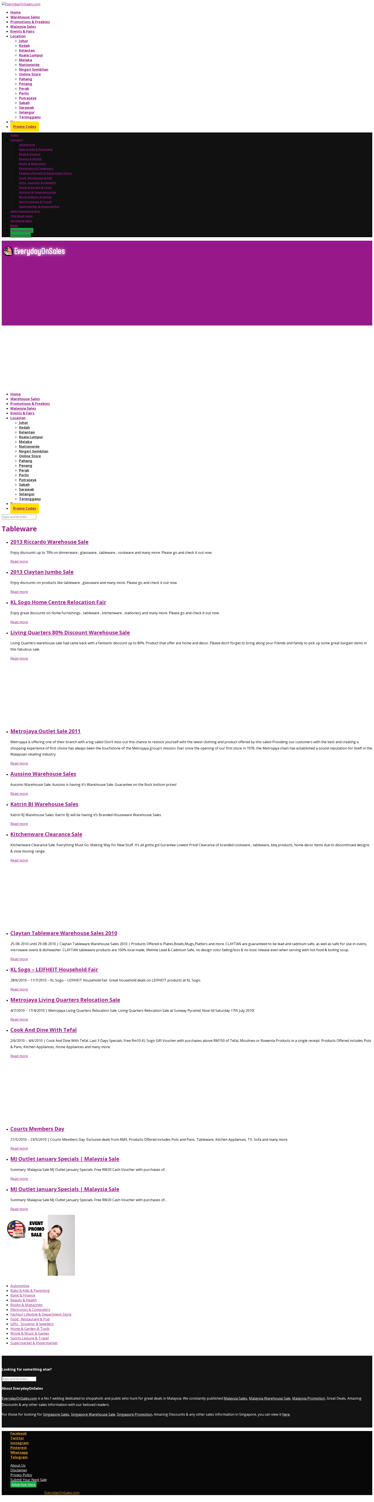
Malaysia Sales (23, 26)
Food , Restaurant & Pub (35, 178)
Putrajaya (27, 98)
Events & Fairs (22, 31)
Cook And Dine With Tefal (43, 1029)
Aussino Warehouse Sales (43, 773)
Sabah (24, 102)
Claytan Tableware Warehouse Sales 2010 (63, 932)
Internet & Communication (37, 192)
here (286, 1414)
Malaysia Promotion (308, 1398)
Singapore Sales (56, 1414)
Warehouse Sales (25, 17)
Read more (19, 561)
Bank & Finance (29, 154)
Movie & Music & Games (35, 197)
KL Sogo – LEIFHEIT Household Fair (54, 969)
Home (15, 12)
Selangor (27, 112)
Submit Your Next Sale (28, 1479)
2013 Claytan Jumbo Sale (42, 571)
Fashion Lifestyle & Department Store (45, 173)
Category (16, 140)
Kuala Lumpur (31, 55)
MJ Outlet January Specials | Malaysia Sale (64, 1158)
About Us (18, 1465)
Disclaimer (18, 1470)
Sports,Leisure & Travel (35, 202)
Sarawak (26, 107)
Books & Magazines (32, 164)
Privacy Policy (21, 1475)
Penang (25, 83)
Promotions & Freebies (30, 21)
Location (18, 36)
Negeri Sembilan (33, 69)
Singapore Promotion (134, 1414)
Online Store (30, 74)
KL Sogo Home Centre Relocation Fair (58, 602)
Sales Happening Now (25, 211)
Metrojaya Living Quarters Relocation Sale (65, 999)
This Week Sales (21, 216)
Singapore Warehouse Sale (93, 1414)
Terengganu (30, 117)
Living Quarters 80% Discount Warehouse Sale (70, 632)
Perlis (24, 93)
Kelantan (27, 50)
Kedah (24, 45)
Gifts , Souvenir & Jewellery (37, 183)
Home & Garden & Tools (35, 187)
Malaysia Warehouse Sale (269, 1398)
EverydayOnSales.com (19, 1398)
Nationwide (29, 64)
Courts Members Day (37, 1128)
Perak (24, 88)
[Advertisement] (131, 293)
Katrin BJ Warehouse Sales (44, 803)
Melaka (25, 60)
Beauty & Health (30, 159)
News (14, 225)
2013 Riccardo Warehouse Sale (49, 541)
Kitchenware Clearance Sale (46, 834)
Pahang (25, 79)
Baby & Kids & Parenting (35, 149)
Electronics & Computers (36, 168)
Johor (23, 41)
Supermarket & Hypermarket (39, 206)
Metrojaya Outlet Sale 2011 (45, 731)
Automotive (27, 145)
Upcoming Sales (21, 221)
